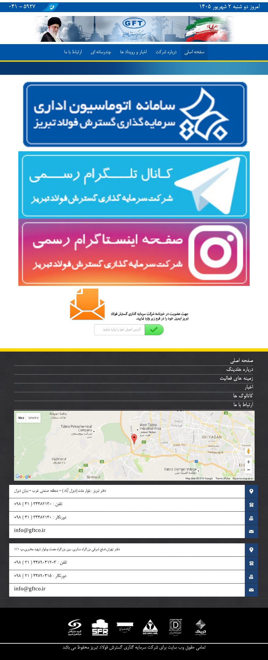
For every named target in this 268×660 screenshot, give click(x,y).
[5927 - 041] (49, 11)
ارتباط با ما (243, 405)
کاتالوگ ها (243, 396)
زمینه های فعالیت (236, 378)
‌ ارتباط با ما (73, 52)
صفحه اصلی (194, 52)
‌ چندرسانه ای (101, 52)
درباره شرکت (166, 52)
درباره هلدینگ (239, 370)
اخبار (248, 387)
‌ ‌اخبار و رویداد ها (134, 52)
